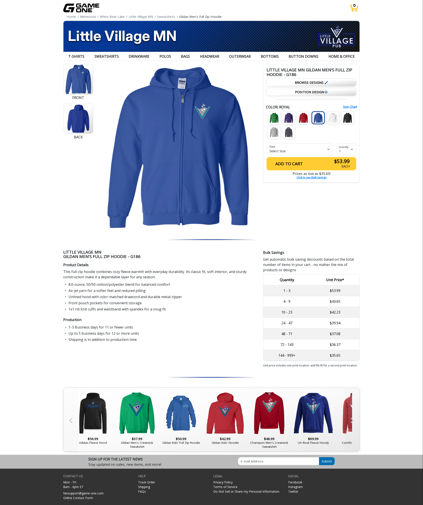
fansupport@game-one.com (83, 493)
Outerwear (240, 56)
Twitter (293, 491)
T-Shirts (76, 56)
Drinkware (139, 56)
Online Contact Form (78, 498)
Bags (185, 56)
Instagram (295, 487)
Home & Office (341, 56)
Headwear (209, 56)
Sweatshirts (107, 56)
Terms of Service (225, 487)
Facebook (295, 482)
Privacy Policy (223, 482)
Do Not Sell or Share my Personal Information (246, 491)
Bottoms (270, 56)
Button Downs (303, 56)
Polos (165, 56)
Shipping (144, 487)
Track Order (146, 482)
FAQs (142, 491)
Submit (327, 461)
